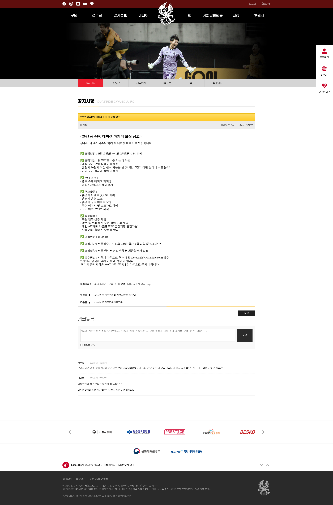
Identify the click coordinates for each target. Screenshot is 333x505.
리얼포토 (166, 83)
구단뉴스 (116, 83)
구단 (74, 15)
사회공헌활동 (213, 15)
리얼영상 (141, 83)
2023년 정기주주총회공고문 (108, 302)
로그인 (252, 4)
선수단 (97, 15)
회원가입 (266, 4)
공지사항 (90, 83)
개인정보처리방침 (99, 479)
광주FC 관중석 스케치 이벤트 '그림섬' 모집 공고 (109, 465)
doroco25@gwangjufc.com (147, 257)
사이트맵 (66, 479)
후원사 (259, 15)
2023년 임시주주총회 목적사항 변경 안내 (115, 295)
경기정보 (120, 15)
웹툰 (191, 83)
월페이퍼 (217, 83)
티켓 (236, 15)
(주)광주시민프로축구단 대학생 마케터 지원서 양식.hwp (122, 284)
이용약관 (80, 479)
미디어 (143, 15)
